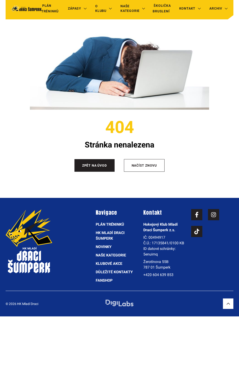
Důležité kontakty (114, 272)
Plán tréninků (50, 8)
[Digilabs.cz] (119, 303)
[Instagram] (213, 214)
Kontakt (187, 8)
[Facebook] (196, 214)
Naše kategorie (130, 8)
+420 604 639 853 (158, 275)
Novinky (104, 247)
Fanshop (104, 280)
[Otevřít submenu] (85, 8)
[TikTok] (196, 231)
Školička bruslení (162, 8)
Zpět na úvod (94, 165)
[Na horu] (228, 303)
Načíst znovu (144, 165)
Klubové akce (109, 263)
